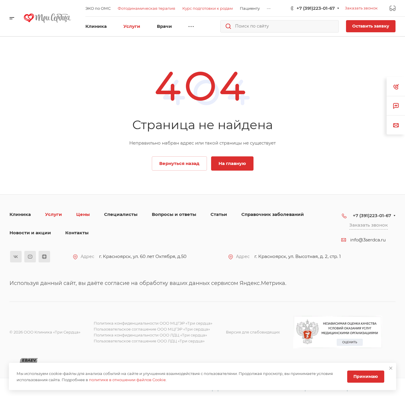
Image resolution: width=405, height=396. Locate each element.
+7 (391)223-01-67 (315, 8)
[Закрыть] (390, 368)
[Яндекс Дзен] (44, 256)
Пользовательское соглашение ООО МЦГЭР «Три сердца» (152, 329)
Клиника (20, 214)
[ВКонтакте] (16, 256)
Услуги (53, 214)
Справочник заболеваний (272, 214)
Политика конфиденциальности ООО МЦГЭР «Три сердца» (153, 323)
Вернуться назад (179, 163)
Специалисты (121, 214)
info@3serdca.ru (368, 240)
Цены (83, 214)
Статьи (219, 214)
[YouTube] (30, 256)
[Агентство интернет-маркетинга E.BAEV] (28, 361)
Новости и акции (30, 232)
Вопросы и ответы (174, 214)
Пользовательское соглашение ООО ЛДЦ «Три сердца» (149, 341)
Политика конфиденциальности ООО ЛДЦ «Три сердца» (150, 335)
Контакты (77, 232)
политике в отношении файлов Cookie (127, 379)
